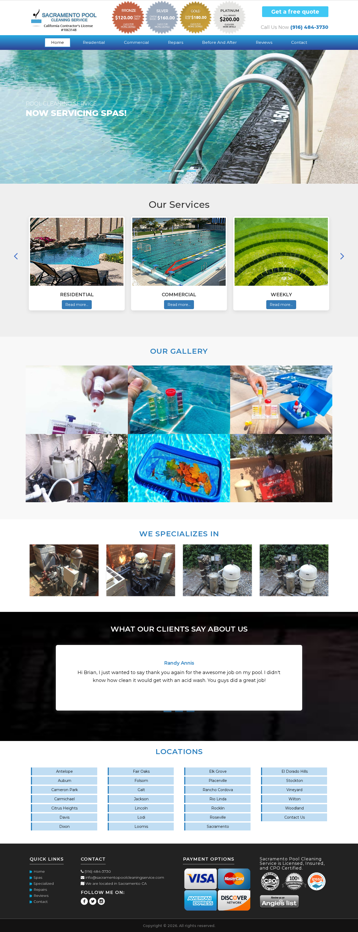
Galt (141, 789)
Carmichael (64, 799)
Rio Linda (217, 799)
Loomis (141, 826)
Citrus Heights (64, 808)
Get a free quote (295, 11)
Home (57, 42)
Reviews (264, 42)
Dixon (64, 826)
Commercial (136, 42)
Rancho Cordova (218, 789)
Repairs (175, 42)
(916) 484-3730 (309, 27)
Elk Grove (218, 771)
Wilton (295, 799)
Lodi (141, 817)
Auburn (64, 780)
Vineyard (294, 789)
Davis (64, 817)
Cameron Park (64, 789)
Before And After (219, 42)
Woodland (294, 808)
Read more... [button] (76, 304)
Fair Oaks (141, 771)
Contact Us (294, 817)
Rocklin (218, 808)
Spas (38, 877)
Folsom (141, 780)
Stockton (294, 780)
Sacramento (218, 826)
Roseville (218, 817)
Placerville (218, 780)
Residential (94, 42)
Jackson (141, 799)
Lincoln (141, 808)
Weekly (281, 295)
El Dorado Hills (294, 771)
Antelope (64, 771)
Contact (299, 42)
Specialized (44, 883)
